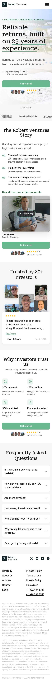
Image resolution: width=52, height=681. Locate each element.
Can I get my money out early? (21, 543)
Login (5, 590)
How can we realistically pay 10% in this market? (22, 485)
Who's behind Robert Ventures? (22, 518)
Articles (6, 580)
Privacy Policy (34, 571)
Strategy (7, 571)
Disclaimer (32, 585)
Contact (7, 585)
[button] (26, 213)
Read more (11, 334)
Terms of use (33, 575)
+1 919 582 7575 (35, 594)
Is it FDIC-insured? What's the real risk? (20, 471)
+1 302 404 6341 (35, 590)
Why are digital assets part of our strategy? (23, 531)
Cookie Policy (33, 580)
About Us (7, 575)
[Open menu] (47, 4)
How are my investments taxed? (22, 508)
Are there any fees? (15, 497)
